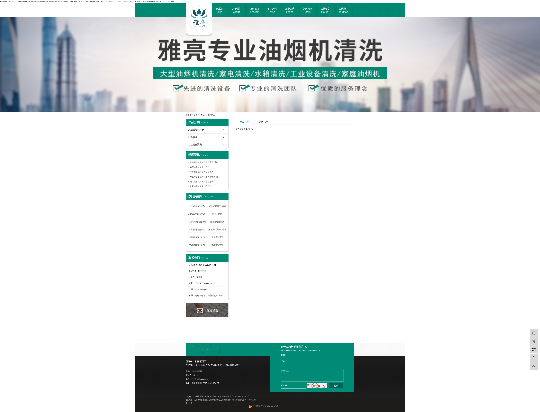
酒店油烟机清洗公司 (197, 222)
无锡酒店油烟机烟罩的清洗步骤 (203, 162)
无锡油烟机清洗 (214, 400)
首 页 (203, 115)
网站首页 (218, 10)
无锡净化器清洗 (217, 222)
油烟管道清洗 (217, 237)
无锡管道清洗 (217, 245)
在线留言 (325, 10)
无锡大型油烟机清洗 (217, 230)
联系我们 (343, 10)
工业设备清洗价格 (197, 206)
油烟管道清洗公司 (197, 237)
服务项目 (254, 10)
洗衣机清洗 (217, 214)
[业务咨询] (534, 333)
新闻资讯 (307, 10)
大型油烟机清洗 (196, 129)
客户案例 (272, 10)
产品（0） (245, 121)
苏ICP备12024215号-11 (243, 397)
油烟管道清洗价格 (197, 230)
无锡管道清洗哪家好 (197, 214)
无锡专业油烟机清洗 (217, 206)
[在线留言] (534, 358)
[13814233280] (534, 341)
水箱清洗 (192, 137)
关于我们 (236, 10)
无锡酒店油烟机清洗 (227, 400)
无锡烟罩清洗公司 (197, 245)
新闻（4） (264, 121)
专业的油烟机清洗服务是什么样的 (204, 177)
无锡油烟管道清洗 (201, 400)
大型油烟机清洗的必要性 (200, 186)
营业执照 (189, 403)
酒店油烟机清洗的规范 (199, 167)
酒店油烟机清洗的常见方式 (201, 182)
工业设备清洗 (195, 144)
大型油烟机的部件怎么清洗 (201, 172)
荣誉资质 (289, 10)
